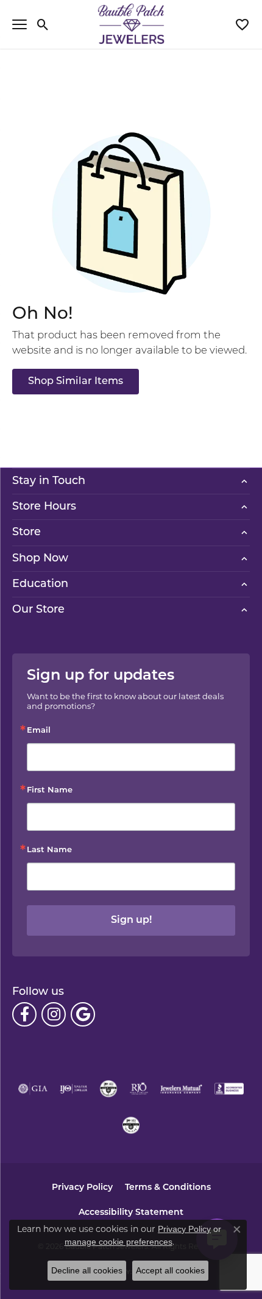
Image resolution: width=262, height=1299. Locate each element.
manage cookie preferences (118, 1242)
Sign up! (131, 920)
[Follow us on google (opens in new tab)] (83, 1014)
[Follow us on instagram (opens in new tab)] (53, 1014)
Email (39, 731)
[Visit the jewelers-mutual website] (181, 1089)
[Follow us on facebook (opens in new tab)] (24, 1014)
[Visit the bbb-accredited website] (229, 1089)
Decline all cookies (86, 1270)
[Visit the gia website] (33, 1089)
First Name (50, 790)
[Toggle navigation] (19, 24)
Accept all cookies (170, 1270)
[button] (43, 24)
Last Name (49, 850)
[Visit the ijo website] (73, 1089)
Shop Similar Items (75, 381)
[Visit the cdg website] (108, 1089)
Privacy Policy (82, 1187)
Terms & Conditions (168, 1187)
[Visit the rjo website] (139, 1089)
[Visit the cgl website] (131, 1125)
